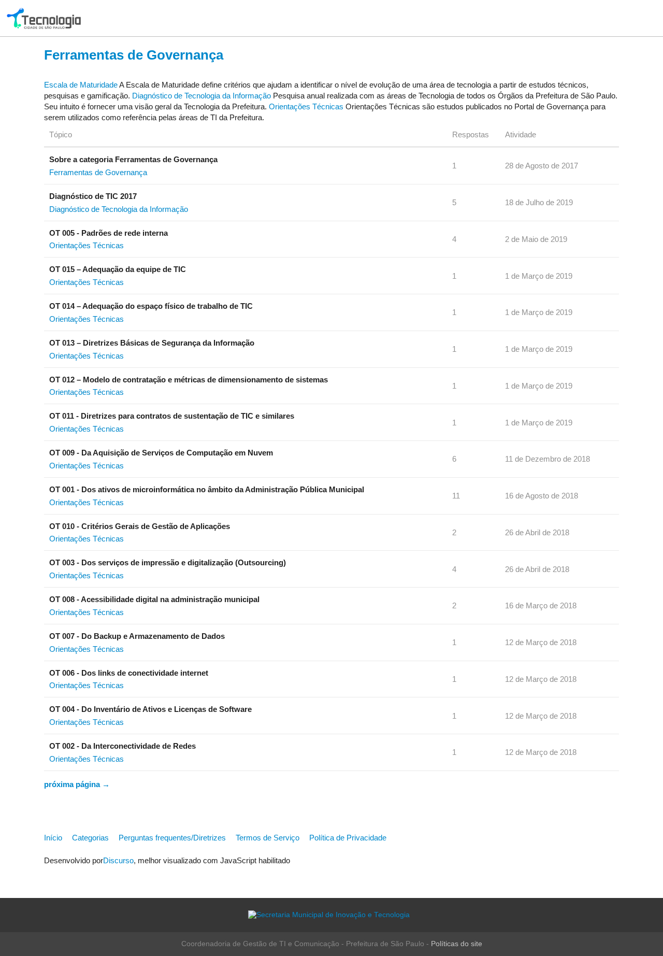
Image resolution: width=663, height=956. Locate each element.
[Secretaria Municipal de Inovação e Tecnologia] (331, 915)
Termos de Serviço (267, 837)
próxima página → (77, 784)
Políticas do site (456, 944)
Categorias (90, 837)
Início (53, 837)
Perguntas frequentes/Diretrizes (172, 837)
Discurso (118, 860)
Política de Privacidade (347, 837)
